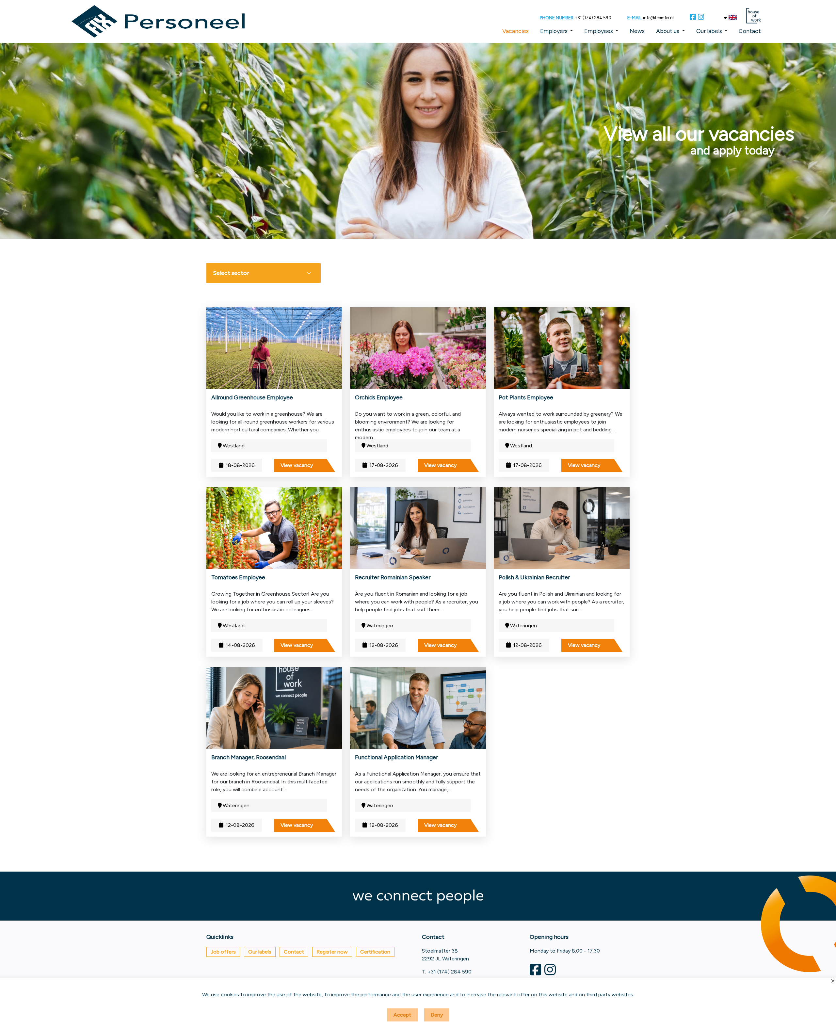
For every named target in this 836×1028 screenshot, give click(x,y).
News (637, 30)
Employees (598, 30)
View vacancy (297, 465)
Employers (554, 30)
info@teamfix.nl (658, 17)
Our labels (709, 30)
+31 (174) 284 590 (593, 17)
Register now (332, 952)
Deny (437, 1015)
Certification (375, 952)
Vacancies (515, 30)
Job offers (223, 952)
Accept (402, 1015)
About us (667, 30)
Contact (750, 30)
